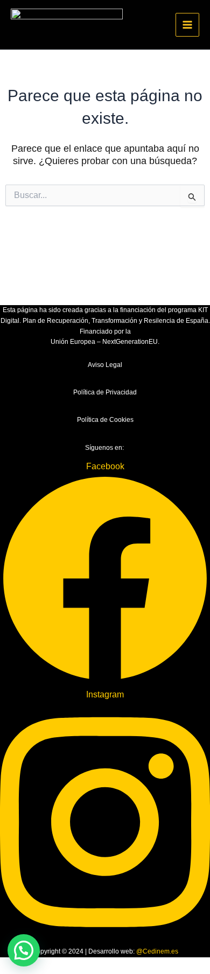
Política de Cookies (105, 420)
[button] (24, 950)
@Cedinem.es (157, 951)
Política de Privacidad (105, 392)
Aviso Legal (105, 365)
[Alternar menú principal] (187, 25)
